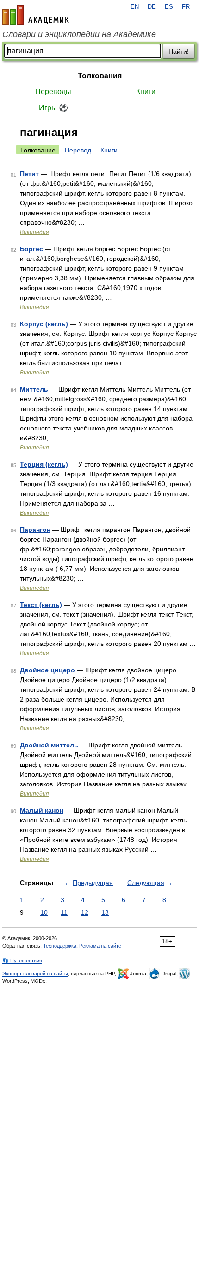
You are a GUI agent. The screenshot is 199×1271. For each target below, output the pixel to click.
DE (152, 7)
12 (84, 912)
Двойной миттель (49, 745)
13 (105, 912)
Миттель (34, 389)
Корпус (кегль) (44, 324)
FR (186, 7)
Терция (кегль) (44, 464)
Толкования (100, 76)
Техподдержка (59, 946)
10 (44, 912)
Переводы (53, 91)
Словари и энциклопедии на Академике (79, 34)
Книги (145, 91)
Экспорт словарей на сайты (35, 973)
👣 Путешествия (22, 960)
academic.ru (35, 15)
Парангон (35, 529)
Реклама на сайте (100, 946)
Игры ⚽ (53, 108)
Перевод (78, 150)
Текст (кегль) (41, 604)
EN (135, 7)
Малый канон (41, 810)
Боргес (31, 249)
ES (169, 7)
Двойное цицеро (47, 670)
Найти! (178, 51)
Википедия (34, 232)
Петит (29, 173)
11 (64, 912)
